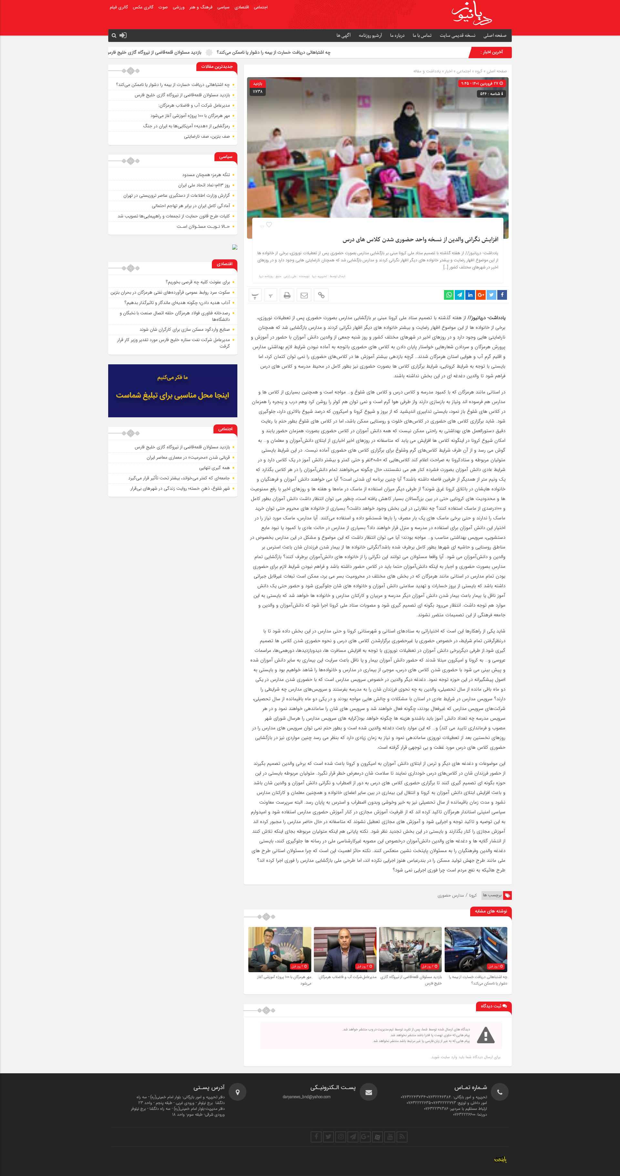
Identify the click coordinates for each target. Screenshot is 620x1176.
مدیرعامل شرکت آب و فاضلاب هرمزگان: (117, 52)
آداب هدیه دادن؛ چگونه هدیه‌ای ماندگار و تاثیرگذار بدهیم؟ (177, 302)
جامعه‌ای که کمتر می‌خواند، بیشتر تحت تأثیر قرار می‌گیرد (179, 478)
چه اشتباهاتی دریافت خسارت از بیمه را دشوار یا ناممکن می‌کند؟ (337, 52)
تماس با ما (422, 35)
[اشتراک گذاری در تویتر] (491, 295)
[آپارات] (377, 1136)
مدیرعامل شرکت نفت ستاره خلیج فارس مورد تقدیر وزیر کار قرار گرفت (173, 343)
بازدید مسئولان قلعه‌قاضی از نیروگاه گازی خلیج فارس (216, 52)
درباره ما (397, 35)
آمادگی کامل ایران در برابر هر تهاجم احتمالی (191, 205)
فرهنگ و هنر (201, 7)
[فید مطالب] (402, 1136)
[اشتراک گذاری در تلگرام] (459, 295)
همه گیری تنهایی (214, 467)
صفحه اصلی (495, 35)
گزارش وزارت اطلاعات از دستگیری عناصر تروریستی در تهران (176, 195)
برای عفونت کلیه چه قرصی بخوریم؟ (198, 282)
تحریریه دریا (319, 276)
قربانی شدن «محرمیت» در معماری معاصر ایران (188, 457)
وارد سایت (448, 1057)
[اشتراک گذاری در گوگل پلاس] (481, 295)
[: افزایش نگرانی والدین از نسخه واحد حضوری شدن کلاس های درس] (304, 294)
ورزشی (179, 7)
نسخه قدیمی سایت (457, 35)
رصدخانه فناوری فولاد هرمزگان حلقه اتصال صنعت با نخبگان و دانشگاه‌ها (175, 316)
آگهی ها (343, 35)
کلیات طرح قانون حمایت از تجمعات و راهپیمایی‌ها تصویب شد (174, 216)
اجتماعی (261, 7)
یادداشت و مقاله (427, 71)
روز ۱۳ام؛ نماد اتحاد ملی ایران (204, 185)
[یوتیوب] (389, 1136)
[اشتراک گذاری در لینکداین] (470, 295)
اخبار (448, 71)
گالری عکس (143, 7)
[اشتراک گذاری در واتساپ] (449, 295)
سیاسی (223, 7)
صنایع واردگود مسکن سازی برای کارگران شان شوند (185, 329)
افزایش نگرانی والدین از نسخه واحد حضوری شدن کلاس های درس (420, 239)
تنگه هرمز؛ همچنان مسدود (206, 174)
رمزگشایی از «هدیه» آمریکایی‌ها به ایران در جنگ (186, 126)
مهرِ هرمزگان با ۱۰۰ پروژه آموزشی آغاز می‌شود (190, 115)
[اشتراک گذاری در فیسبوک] (502, 295)
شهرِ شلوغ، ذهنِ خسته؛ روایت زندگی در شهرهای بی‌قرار (180, 488)
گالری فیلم (119, 7)
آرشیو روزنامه (370, 35)
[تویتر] (328, 1136)
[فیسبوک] (316, 1136)
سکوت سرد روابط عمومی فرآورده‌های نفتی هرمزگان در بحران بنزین (170, 292)
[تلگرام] (352, 1136)
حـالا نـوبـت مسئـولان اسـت (203, 226)
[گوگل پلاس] (365, 1136)
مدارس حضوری (451, 895)
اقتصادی (241, 7)
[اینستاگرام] (340, 1136)
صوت (163, 7)
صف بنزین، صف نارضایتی (207, 136)
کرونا (473, 895)
